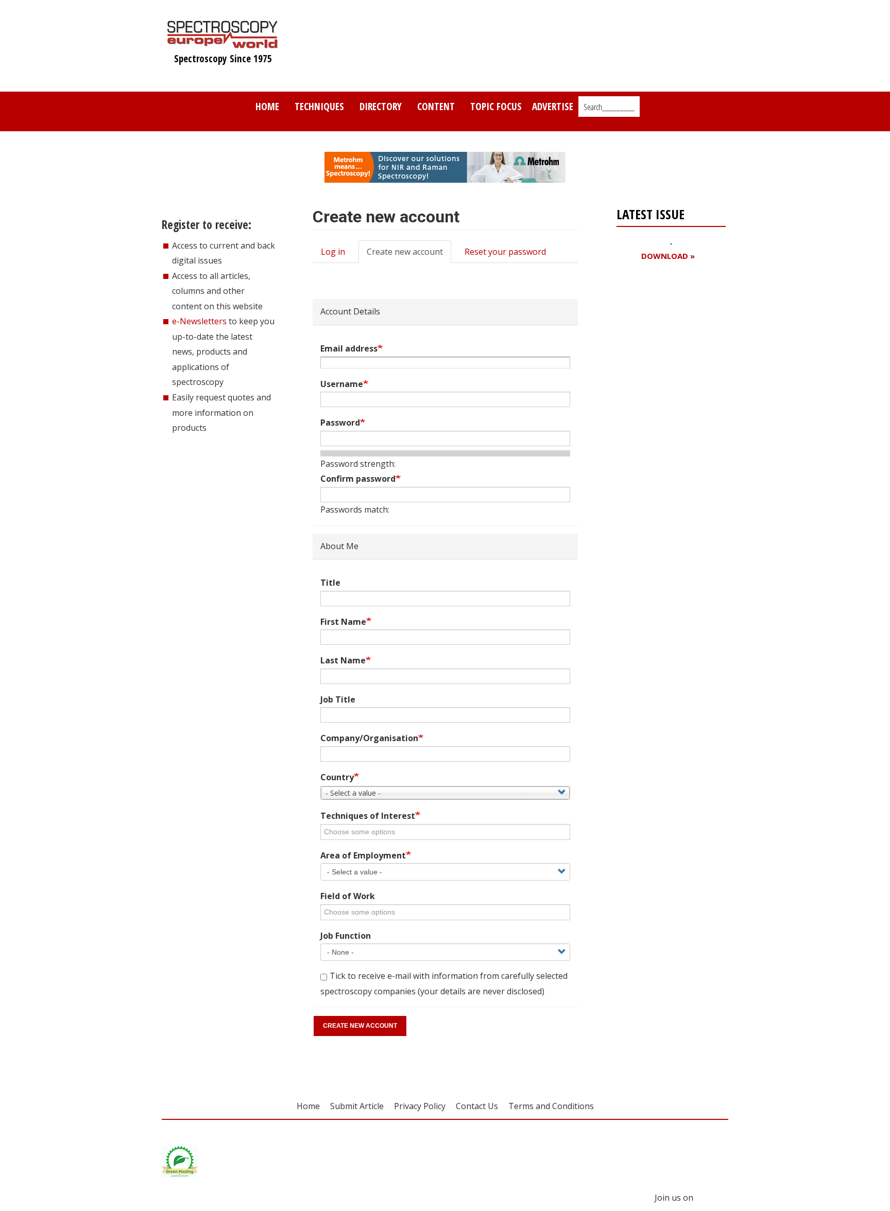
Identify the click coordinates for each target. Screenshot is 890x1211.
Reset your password (505, 251)
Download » (668, 256)
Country (337, 777)
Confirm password (358, 478)
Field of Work (347, 896)
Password (340, 422)
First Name (343, 621)
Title (330, 582)
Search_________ (609, 107)
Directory (381, 106)
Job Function (345, 935)
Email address (349, 348)
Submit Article (357, 1106)
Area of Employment (363, 855)
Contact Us (477, 1106)
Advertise (552, 106)
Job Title (337, 699)
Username (341, 384)
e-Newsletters (199, 321)
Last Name (343, 660)
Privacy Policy (420, 1106)
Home (267, 106)
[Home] (223, 43)
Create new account (409, 255)
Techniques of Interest (367, 815)
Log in (333, 251)
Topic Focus (496, 106)
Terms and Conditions (551, 1106)
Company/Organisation (369, 738)
